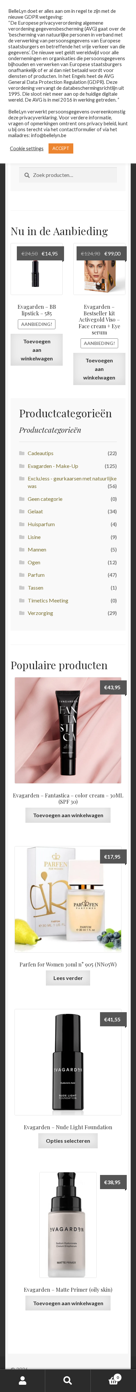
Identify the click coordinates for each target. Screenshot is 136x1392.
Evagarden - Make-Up (53, 466)
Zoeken (67, 1381)
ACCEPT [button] (60, 148)
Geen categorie (45, 499)
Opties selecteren (68, 1140)
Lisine (34, 537)
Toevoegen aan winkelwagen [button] (37, 349)
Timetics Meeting (48, 600)
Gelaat (35, 511)
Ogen (34, 562)
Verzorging (40, 613)
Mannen (37, 549)
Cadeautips (40, 453)
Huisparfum (41, 524)
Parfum (36, 575)
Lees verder (68, 978)
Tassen (35, 587)
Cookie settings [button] (27, 148)
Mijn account (22, 1381)
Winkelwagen (105, 1375)
